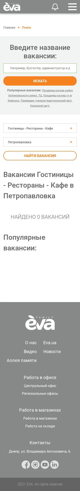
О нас (31, 342)
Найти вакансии (40, 156)
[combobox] (40, 128)
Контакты (40, 442)
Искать (40, 81)
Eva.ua (49, 342)
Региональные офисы (40, 393)
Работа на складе (40, 426)
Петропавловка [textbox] (19, 142)
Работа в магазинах (40, 418)
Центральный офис (40, 386)
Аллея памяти (22, 360)
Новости (52, 351)
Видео (30, 351)
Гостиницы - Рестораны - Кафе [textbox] (30, 128)
